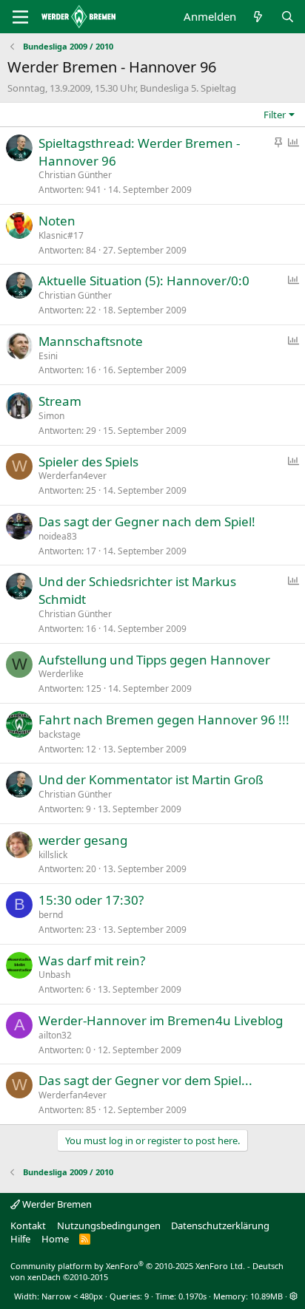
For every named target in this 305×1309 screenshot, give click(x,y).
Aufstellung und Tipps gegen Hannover (154, 659)
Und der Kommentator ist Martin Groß (151, 779)
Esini (48, 356)
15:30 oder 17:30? (91, 899)
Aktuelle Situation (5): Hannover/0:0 (143, 280)
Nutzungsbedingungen (109, 1225)
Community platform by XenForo (127, 1265)
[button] (293, 1296)
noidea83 (57, 536)
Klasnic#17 (61, 235)
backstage (59, 734)
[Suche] (287, 16)
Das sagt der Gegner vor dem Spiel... (145, 1080)
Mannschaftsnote (90, 341)
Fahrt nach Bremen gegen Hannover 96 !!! (163, 719)
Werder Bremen (56, 1204)
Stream (59, 400)
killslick (52, 855)
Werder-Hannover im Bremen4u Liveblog (160, 1020)
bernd (50, 914)
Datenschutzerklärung (220, 1225)
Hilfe (20, 1238)
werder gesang (82, 840)
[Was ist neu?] (258, 16)
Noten (57, 220)
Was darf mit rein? (91, 960)
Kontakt (28, 1225)
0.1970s (192, 1296)
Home (55, 1238)
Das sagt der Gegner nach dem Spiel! (146, 521)
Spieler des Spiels (88, 461)
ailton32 (55, 1035)
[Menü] (20, 17)
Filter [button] (275, 114)
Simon (51, 415)
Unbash (54, 974)
